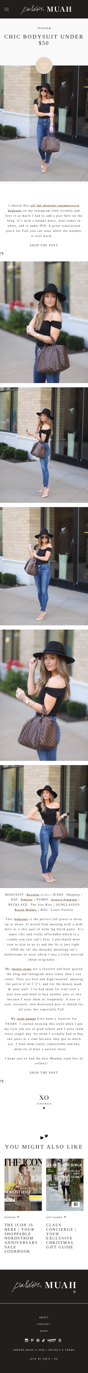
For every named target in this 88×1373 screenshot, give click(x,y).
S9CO (46, 1359)
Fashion (43, 28)
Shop (44, 1331)
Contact (44, 1324)
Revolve (33, 894)
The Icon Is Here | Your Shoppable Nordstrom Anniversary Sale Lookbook (21, 1238)
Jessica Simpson (64, 899)
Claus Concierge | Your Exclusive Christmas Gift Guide (61, 1236)
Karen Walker (26, 909)
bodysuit (21, 919)
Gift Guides (54, 1217)
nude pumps (26, 1018)
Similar (27, 899)
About (44, 1317)
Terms (70, 1350)
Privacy (54, 1350)
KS (56, 1359)
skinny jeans (22, 969)
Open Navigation (6, 9)
